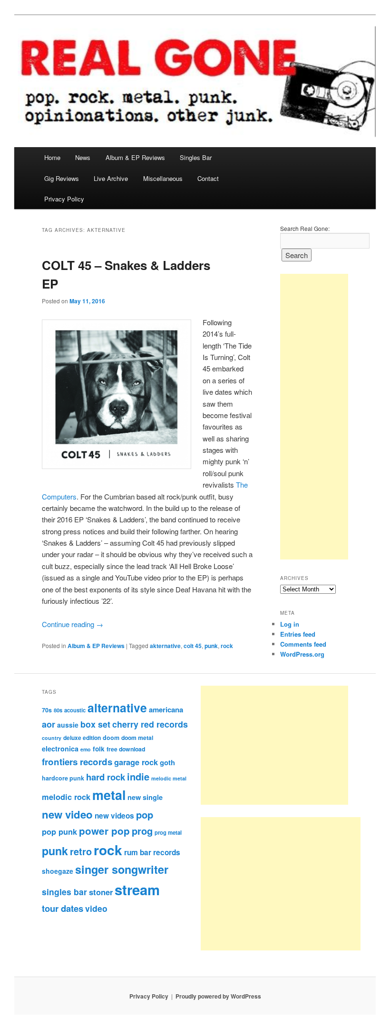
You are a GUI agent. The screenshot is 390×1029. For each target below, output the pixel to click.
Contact (208, 178)
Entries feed (297, 634)
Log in (289, 624)
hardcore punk (63, 778)
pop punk (59, 831)
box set (95, 724)
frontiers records (77, 761)
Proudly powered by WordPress (218, 996)
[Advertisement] (314, 416)
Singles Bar (196, 157)
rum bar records (152, 852)
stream (137, 889)
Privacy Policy (64, 198)
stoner (101, 892)
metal (109, 795)
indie (138, 776)
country (51, 737)
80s (58, 710)
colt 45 (193, 645)
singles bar (64, 892)
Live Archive (111, 178)
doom (111, 737)
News (82, 157)
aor (48, 724)
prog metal (168, 832)
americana (166, 709)
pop (144, 814)
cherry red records (150, 724)
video (96, 908)
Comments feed (303, 644)
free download (126, 749)
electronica (60, 748)
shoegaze (57, 871)
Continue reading (72, 624)
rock (227, 645)
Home (52, 157)
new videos (114, 815)
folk (99, 748)
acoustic (75, 710)
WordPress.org (302, 654)
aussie (67, 724)
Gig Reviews (61, 178)
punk (211, 645)
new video (67, 814)
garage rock (136, 762)
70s (47, 710)
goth (167, 762)
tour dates (62, 908)
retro (81, 851)
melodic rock (66, 796)
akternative (165, 645)
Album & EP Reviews (135, 157)
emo (85, 749)
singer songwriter (121, 869)
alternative (117, 707)
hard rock (105, 776)
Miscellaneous (163, 178)
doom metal (137, 737)
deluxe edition (82, 737)
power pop (104, 831)
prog (142, 831)
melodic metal (168, 778)
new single (145, 797)
